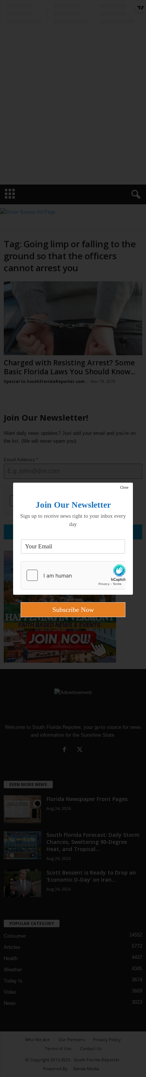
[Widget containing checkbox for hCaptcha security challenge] (73, 575)
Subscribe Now (73, 609)
